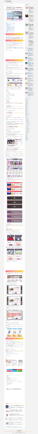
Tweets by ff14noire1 (29, 97)
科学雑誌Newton (26, 113)
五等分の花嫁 (27, 131)
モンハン (26, 133)
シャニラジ (27, 124)
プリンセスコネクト (27, 129)
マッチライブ (13, 373)
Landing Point (27, 121)
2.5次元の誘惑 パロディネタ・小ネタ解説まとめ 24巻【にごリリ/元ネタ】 (31, 41)
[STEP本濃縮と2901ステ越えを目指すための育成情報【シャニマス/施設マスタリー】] (14, 361)
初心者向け (26, 105)
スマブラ (26, 126)
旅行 (25, 110)
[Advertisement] (14, 55)
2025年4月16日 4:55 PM (8, 377)
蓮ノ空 (26, 137)
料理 (25, 108)
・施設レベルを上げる (8, 29)
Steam (26, 117)
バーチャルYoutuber (27, 128)
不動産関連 (26, 102)
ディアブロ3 (27, 127)
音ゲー (26, 139)
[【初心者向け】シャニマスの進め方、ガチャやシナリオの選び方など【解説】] (20, 361)
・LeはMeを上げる (8, 26)
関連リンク (8, 31)
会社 (25, 103)
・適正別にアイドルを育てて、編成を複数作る (10, 28)
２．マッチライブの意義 (8, 24)
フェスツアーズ (27, 125)
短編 (25, 112)
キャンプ (26, 119)
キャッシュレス (26, 100)
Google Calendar (26, 99)
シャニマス (10, 373)
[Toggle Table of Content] (13, 23)
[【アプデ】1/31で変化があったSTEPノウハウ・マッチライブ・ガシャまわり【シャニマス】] (8, 361)
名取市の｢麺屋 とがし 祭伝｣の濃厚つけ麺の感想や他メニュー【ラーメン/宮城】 (14, 427)
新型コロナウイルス (27, 109)
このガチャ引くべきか (28, 123)
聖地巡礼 (26, 114)
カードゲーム (27, 118)
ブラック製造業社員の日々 (8, 1)
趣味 (25, 115)
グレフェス (8, 373)
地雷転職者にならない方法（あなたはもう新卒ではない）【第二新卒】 (14, 426)
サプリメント (26, 101)
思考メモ (26, 106)
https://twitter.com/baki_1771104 (10, 352)
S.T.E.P (6, 373)
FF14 (25, 98)
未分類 (26, 111)
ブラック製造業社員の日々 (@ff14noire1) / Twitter (13, 353)
